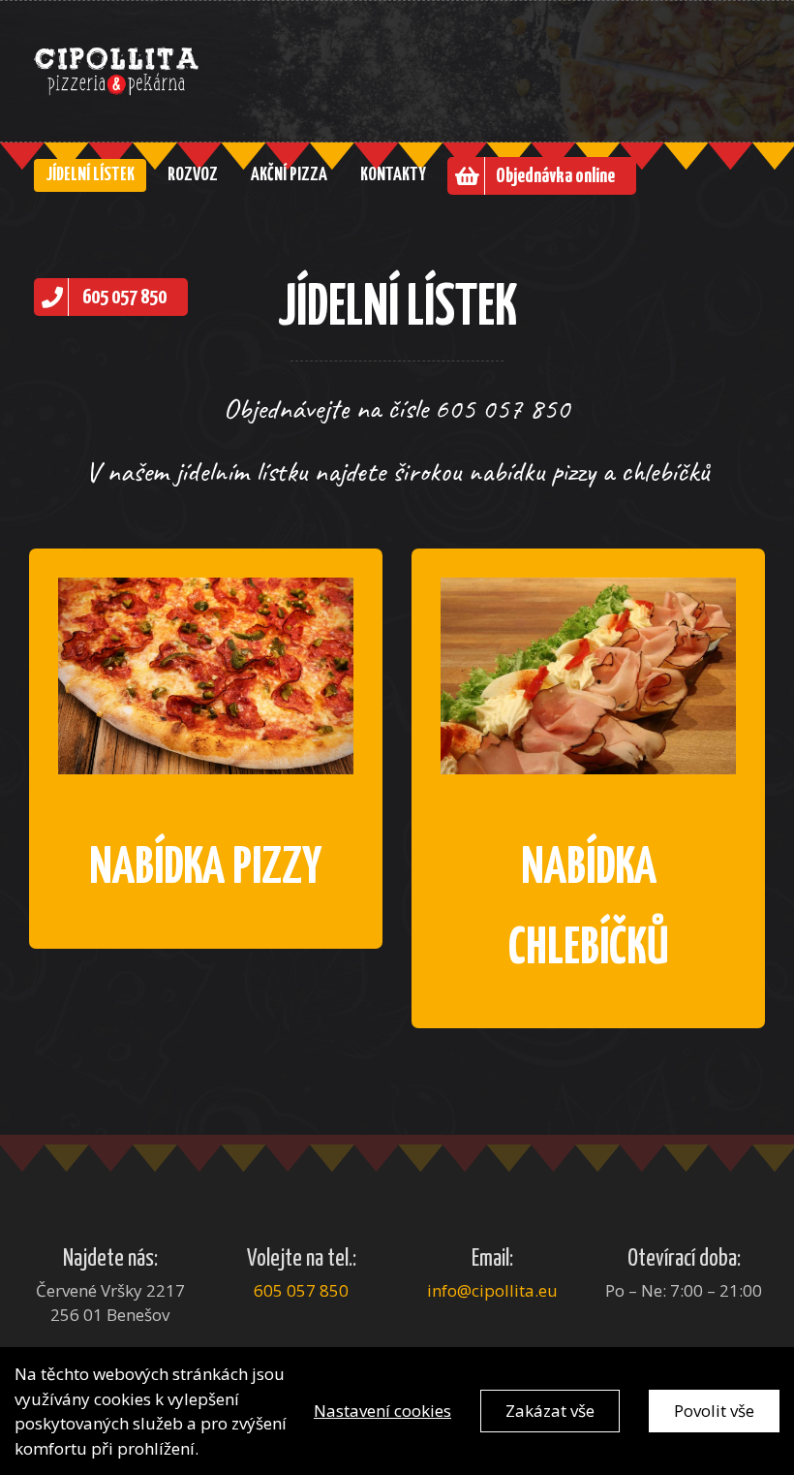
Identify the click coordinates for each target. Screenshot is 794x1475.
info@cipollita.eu (492, 1290)
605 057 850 (301, 1290)
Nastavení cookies (382, 1410)
